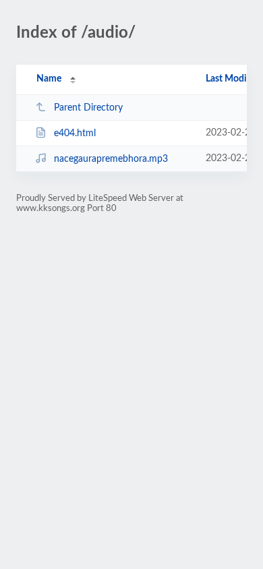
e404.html (75, 133)
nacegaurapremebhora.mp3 (111, 159)
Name (48, 79)
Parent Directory (88, 108)
